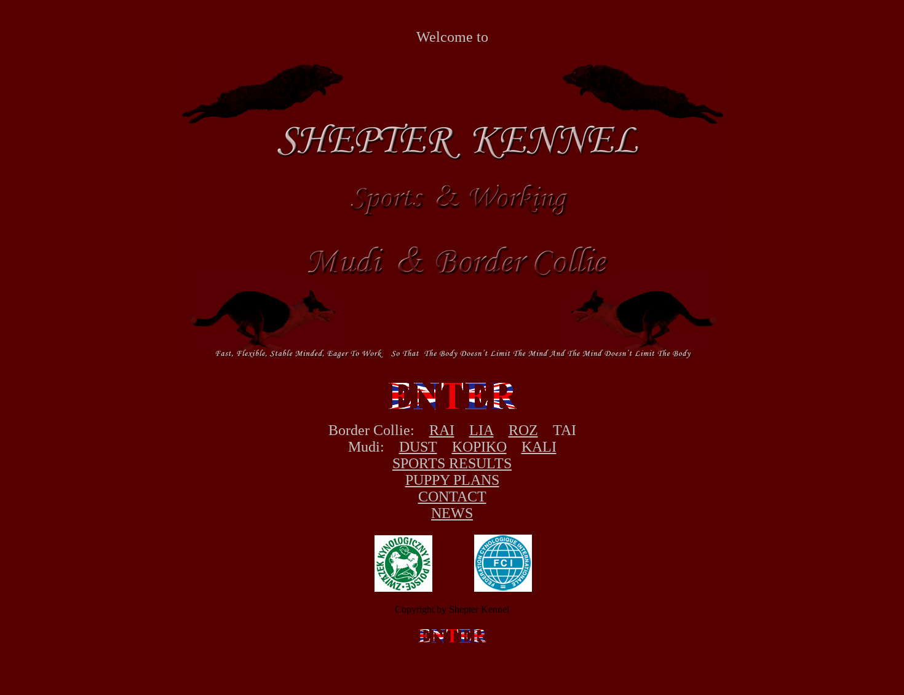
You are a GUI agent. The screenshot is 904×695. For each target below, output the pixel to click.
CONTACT (452, 497)
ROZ (523, 430)
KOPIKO (479, 447)
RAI (441, 430)
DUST (418, 447)
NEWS (452, 513)
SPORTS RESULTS (452, 463)
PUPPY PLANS (452, 480)
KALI (539, 447)
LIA (481, 430)
